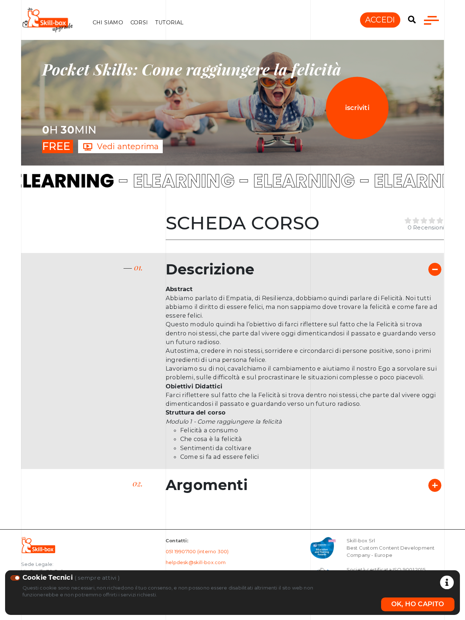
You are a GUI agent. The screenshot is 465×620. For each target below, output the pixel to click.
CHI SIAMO (108, 22)
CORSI (139, 22)
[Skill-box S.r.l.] (38, 544)
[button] (412, 20)
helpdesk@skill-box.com (196, 562)
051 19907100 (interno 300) (197, 551)
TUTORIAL (169, 22)
